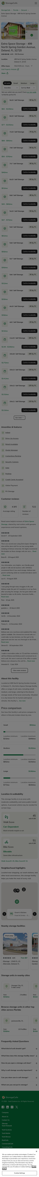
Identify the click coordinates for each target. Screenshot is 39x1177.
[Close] (36, 1151)
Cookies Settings (19, 1173)
